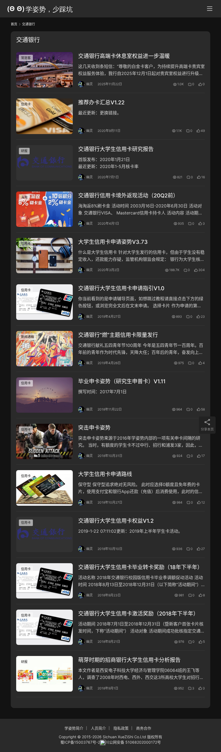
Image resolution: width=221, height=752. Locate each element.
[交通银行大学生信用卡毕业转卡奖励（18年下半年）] (44, 581)
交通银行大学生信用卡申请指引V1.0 (121, 288)
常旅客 (26, 58)
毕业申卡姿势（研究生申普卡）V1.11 (121, 381)
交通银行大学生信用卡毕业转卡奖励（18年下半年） (140, 567)
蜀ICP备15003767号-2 (80, 742)
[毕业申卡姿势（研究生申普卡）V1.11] (44, 395)
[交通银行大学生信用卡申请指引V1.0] (44, 302)
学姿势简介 (73, 728)
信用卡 (26, 104)
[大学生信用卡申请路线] (44, 487)
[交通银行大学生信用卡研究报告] (44, 162)
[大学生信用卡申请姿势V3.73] (44, 255)
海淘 (24, 197)
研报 (24, 151)
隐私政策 (121, 728)
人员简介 (98, 728)
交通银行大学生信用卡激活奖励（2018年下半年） (138, 613)
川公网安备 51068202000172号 (133, 742)
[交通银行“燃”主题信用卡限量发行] (44, 348)
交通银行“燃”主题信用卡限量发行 (118, 335)
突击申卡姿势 (94, 428)
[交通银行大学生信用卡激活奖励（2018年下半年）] (44, 627)
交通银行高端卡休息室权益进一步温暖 (124, 56)
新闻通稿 (27, 337)
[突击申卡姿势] (44, 441)
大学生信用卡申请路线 (105, 474)
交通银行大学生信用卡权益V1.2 (116, 521)
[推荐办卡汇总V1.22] (44, 116)
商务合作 (143, 728)
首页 (14, 24)
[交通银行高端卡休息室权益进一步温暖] (44, 69)
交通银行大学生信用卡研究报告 (116, 149)
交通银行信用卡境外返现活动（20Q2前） (128, 195)
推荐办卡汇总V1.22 (101, 102)
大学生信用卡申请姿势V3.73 (113, 242)
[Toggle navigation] (209, 8)
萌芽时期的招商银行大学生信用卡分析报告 (129, 660)
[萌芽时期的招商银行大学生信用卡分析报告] (44, 673)
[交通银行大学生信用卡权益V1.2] (44, 534)
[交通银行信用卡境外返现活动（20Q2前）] (44, 209)
